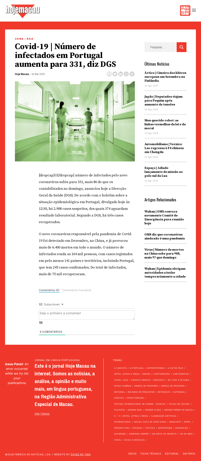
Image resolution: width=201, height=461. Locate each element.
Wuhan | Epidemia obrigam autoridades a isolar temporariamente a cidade (165, 273)
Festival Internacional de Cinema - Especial (140, 404)
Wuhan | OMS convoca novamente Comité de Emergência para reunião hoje (164, 217)
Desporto (159, 380)
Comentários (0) (49, 290)
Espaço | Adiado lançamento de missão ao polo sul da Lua (163, 172)
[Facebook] (109, 73)
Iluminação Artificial (163, 416)
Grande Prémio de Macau (178, 410)
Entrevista (164, 392)
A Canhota (120, 368)
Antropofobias (156, 368)
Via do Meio (186, 434)
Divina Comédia (122, 386)
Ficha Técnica (151, 453)
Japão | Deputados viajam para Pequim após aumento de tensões (163, 100)
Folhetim (119, 410)
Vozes (117, 440)
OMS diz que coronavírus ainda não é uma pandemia (164, 236)
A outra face (175, 368)
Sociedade (120, 434)
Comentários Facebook (76, 290)
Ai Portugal (137, 368)
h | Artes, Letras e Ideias (133, 416)
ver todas (42, 413)
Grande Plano (153, 410)
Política (150, 428)
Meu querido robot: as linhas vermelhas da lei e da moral (165, 124)
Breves (147, 374)
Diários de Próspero (146, 386)
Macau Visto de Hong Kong (150, 422)
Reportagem (165, 428)
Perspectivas (122, 428)
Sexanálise (181, 428)
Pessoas (137, 428)
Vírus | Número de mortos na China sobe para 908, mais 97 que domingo (164, 253)
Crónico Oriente (141, 380)
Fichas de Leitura (179, 404)
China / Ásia (24, 38)
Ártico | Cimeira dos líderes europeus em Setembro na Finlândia (165, 77)
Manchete (175, 422)
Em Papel (189, 453)
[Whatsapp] (126, 73)
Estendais (179, 392)
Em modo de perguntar (141, 392)
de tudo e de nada (178, 380)
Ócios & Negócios (134, 440)
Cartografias (162, 374)
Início (132, 453)
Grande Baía (135, 410)
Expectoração (135, 398)
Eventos (119, 398)
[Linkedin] (120, 73)
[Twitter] (114, 73)
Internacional (122, 422)
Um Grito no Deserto (164, 434)
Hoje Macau (22, 74)
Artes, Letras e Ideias (127, 374)
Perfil (187, 422)
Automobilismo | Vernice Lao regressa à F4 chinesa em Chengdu (164, 148)
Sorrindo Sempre (139, 434)
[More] (132, 73)
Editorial (119, 392)
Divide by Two (81, 454)
